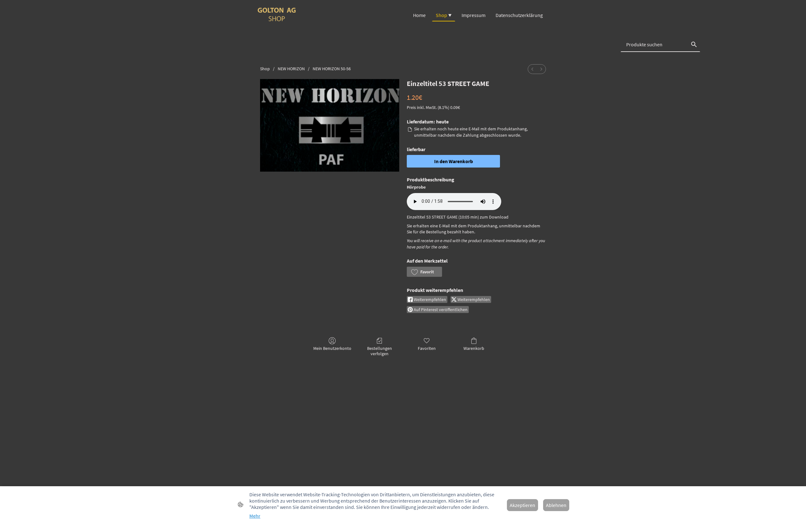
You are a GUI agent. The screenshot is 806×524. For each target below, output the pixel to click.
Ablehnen (556, 505)
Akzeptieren (522, 505)
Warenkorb (473, 348)
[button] (424, 272)
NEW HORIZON (291, 68)
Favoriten (427, 348)
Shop (265, 68)
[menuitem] (532, 69)
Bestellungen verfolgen (379, 350)
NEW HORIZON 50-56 (332, 68)
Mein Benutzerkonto (332, 348)
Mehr (254, 516)
